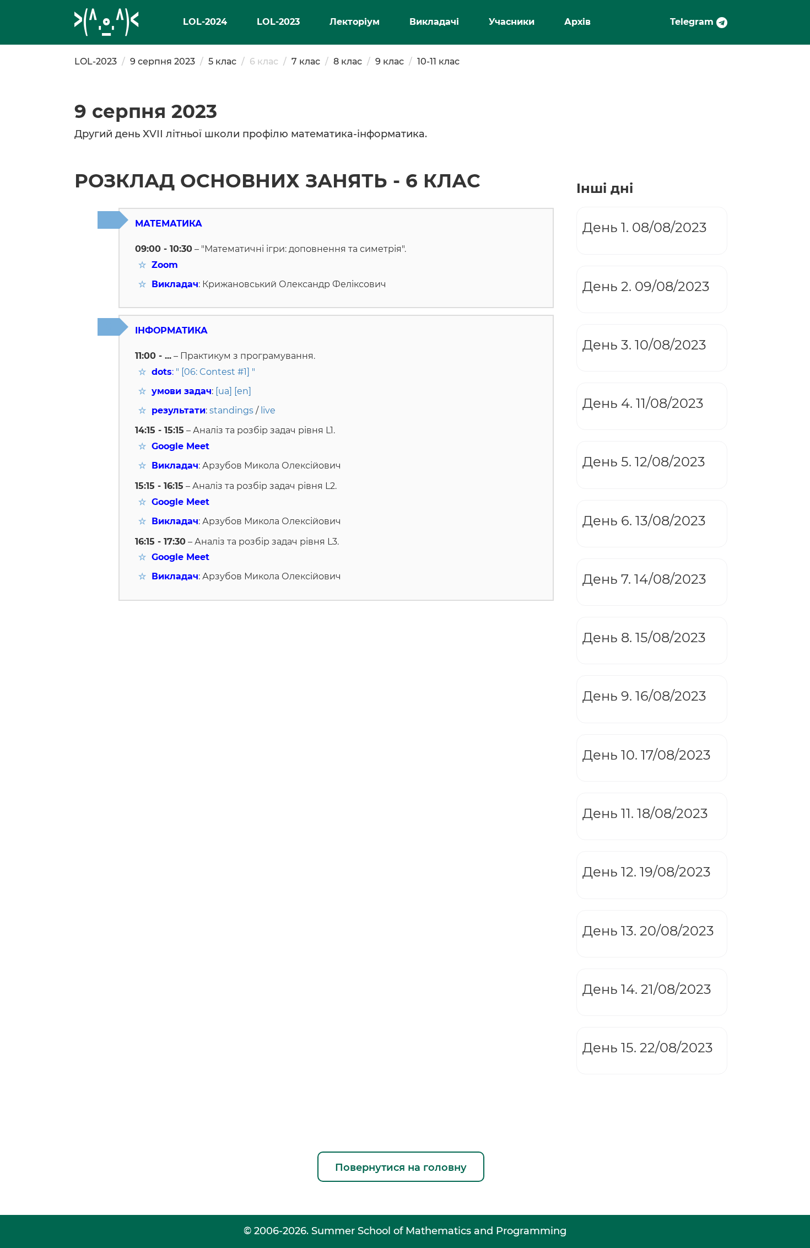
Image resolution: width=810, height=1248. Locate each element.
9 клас (389, 61)
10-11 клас (438, 61)
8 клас (347, 61)
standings (231, 410)
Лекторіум (355, 22)
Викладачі (434, 22)
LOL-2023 (278, 22)
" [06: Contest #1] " (215, 372)
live (268, 410)
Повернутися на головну (401, 1167)
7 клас (305, 61)
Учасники (511, 22)
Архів (577, 22)
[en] (242, 391)
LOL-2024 (205, 22)
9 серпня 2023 (162, 61)
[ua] (223, 391)
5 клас (222, 61)
